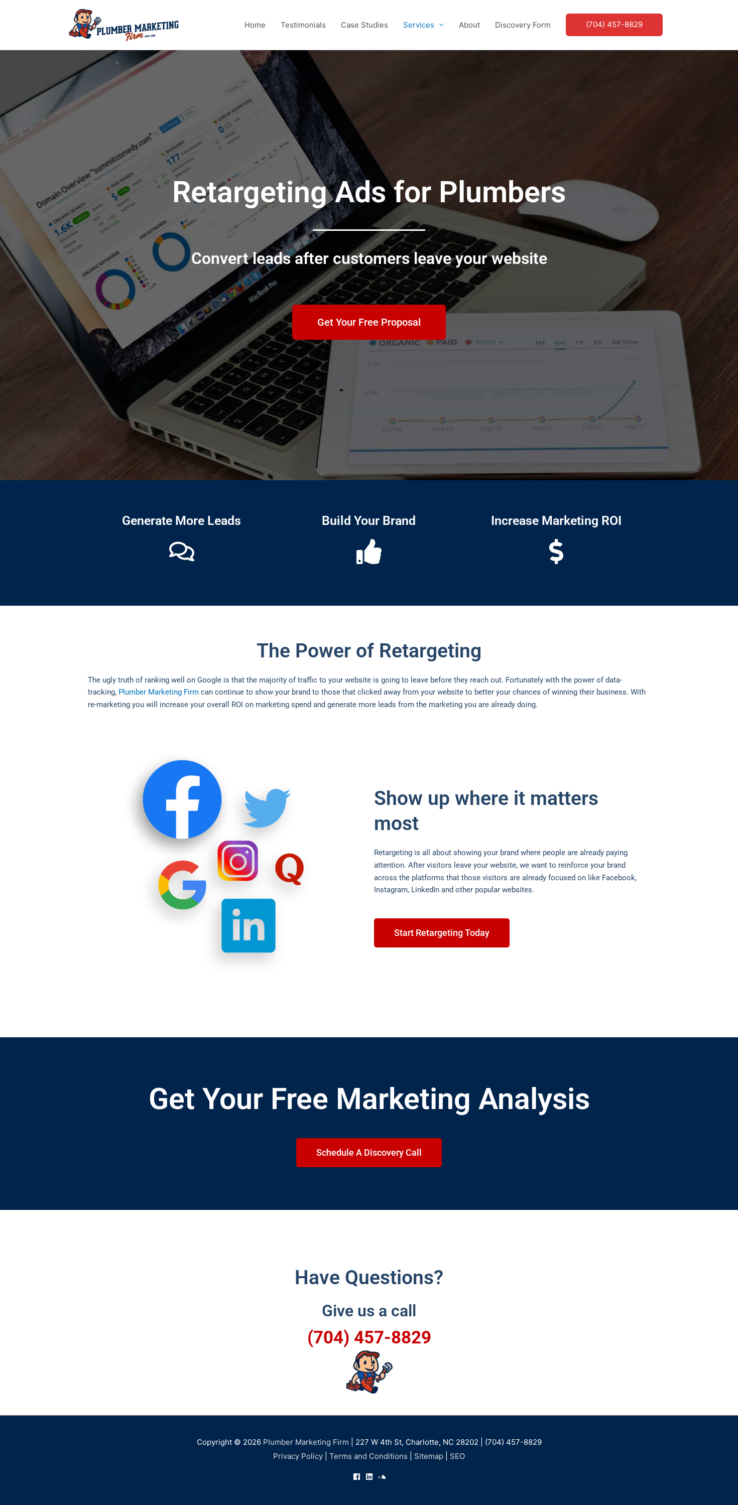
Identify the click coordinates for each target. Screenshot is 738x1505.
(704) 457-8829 (369, 1337)
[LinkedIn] (369, 1476)
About (469, 25)
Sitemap (428, 1456)
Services (418, 25)
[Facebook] (356, 1476)
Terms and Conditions (368, 1456)
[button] (614, 25)
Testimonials (303, 25)
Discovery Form (523, 25)
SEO (457, 1456)
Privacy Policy (298, 1456)
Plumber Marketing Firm (158, 692)
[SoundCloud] (382, 1476)
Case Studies (364, 25)
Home (255, 25)
